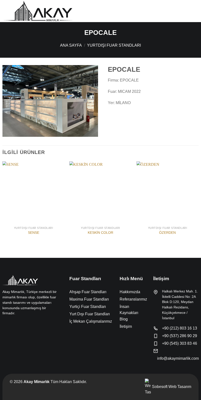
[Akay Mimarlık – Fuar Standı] (38, 11)
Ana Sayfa (71, 45)
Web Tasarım (179, 387)
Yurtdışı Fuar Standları (114, 45)
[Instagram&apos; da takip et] (11, 323)
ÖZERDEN (167, 232)
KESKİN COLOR (100, 232)
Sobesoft (159, 387)
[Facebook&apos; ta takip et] (5, 323)
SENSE (33, 232)
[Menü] (194, 11)
